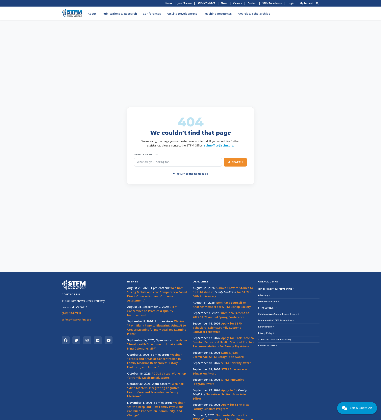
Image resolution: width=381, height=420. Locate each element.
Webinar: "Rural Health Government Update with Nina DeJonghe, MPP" (157, 344)
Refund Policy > (266, 326)
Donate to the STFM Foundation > (276, 320)
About (92, 13)
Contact (252, 3)
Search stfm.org (146, 154)
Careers (237, 3)
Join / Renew (185, 3)
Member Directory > (268, 301)
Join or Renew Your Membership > (276, 288)
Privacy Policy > (266, 333)
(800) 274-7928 (71, 313)
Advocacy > (264, 295)
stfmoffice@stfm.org (219, 145)
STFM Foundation (272, 3)
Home (168, 3)
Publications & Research (120, 13)
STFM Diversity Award (236, 363)
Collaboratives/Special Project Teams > (278, 314)
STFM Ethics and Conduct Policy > (275, 339)
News (224, 3)
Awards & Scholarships (254, 13)
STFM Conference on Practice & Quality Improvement (152, 311)
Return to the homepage (192, 173)
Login (291, 3)
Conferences (152, 13)
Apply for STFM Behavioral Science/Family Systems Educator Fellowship (217, 328)
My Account (306, 3)
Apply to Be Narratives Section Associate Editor (219, 394)
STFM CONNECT (206, 3)
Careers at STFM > (267, 345)
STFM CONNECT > (267, 307)
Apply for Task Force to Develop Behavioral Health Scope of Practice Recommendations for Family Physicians (223, 342)
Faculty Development (182, 13)
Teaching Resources (217, 13)
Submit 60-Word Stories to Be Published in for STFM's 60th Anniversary (223, 292)
